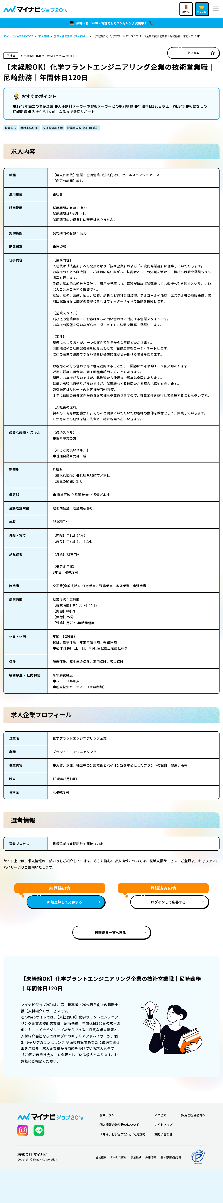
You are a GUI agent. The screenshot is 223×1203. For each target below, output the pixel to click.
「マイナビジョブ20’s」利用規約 (122, 1134)
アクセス (160, 1115)
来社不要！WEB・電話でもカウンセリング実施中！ (111, 23)
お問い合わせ (163, 1134)
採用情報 (150, 1157)
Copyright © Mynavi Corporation (37, 1159)
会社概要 (101, 1157)
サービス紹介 (118, 1157)
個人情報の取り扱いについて (119, 1124)
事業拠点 (136, 1157)
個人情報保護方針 (170, 1157)
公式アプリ (107, 1115)
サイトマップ (163, 1124)
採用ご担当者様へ (193, 1115)
